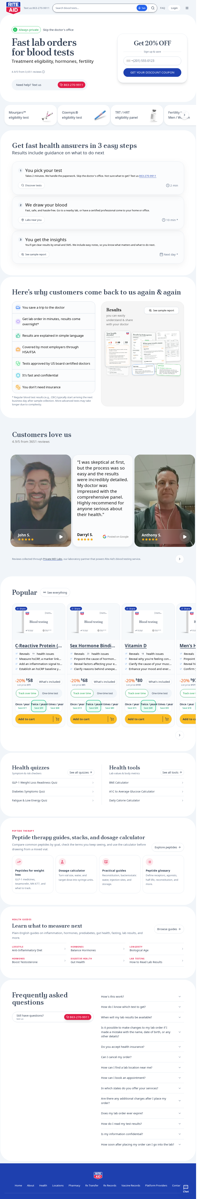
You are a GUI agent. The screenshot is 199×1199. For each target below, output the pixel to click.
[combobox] (129, 61)
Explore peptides (166, 847)
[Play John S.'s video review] (61, 537)
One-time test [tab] (50, 693)
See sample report (35, 254)
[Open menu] (187, 8)
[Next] (184, 115)
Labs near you (33, 220)
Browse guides (167, 929)
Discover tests (33, 185)
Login (174, 8)
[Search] (152, 8)
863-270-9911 (73, 85)
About (30, 1185)
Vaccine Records (130, 1185)
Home (18, 1185)
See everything (57, 592)
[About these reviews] (43, 71)
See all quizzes (79, 772)
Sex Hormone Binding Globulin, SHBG (93, 646)
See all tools (170, 772)
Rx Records (109, 1185)
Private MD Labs (52, 559)
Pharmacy (74, 1185)
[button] (142, 353)
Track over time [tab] (27, 693)
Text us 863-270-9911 (37, 8)
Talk (144, 8)
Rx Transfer (91, 1185)
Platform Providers (156, 1185)
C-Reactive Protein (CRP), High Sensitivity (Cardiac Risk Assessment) (38, 646)
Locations (58, 1185)
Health (43, 1185)
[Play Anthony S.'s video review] (185, 537)
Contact (176, 1185)
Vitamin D (136, 646)
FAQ (162, 8)
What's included (49, 682)
